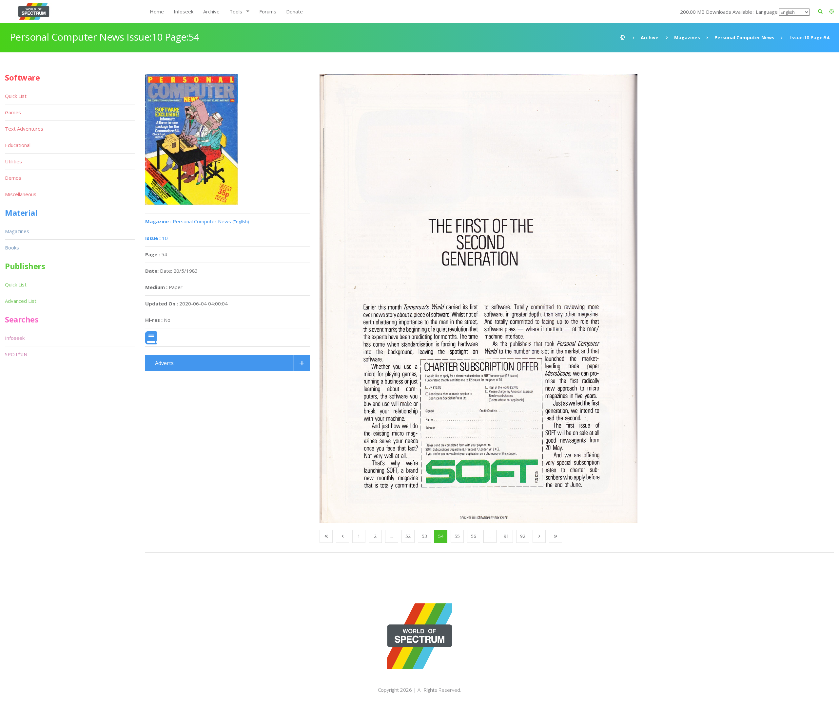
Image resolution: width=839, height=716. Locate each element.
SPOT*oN (16, 354)
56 (473, 536)
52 (408, 536)
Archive (211, 11)
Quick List (16, 96)
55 (457, 536)
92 (522, 536)
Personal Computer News (744, 37)
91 (506, 536)
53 (424, 536)
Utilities (13, 161)
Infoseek (183, 11)
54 (440, 536)
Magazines (687, 37)
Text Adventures (24, 128)
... (391, 536)
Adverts (164, 363)
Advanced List (20, 301)
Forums (267, 11)
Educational (17, 145)
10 (156, 238)
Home (157, 11)
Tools (235, 11)
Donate (294, 11)
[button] (831, 11)
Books (12, 247)
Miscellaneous (20, 194)
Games (13, 112)
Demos (13, 177)
